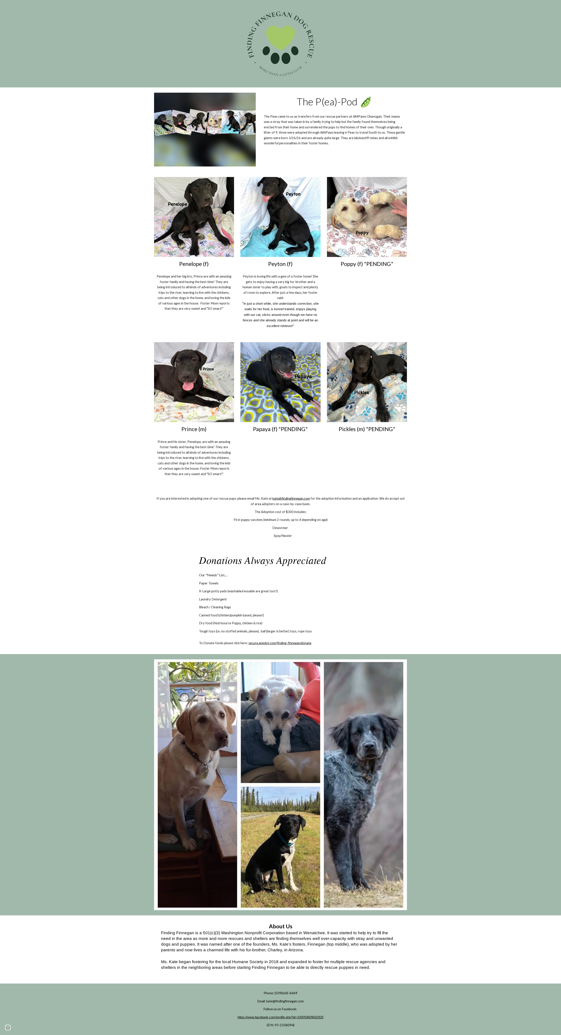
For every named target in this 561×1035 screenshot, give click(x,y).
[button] (8, 1027)
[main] (334, 102)
